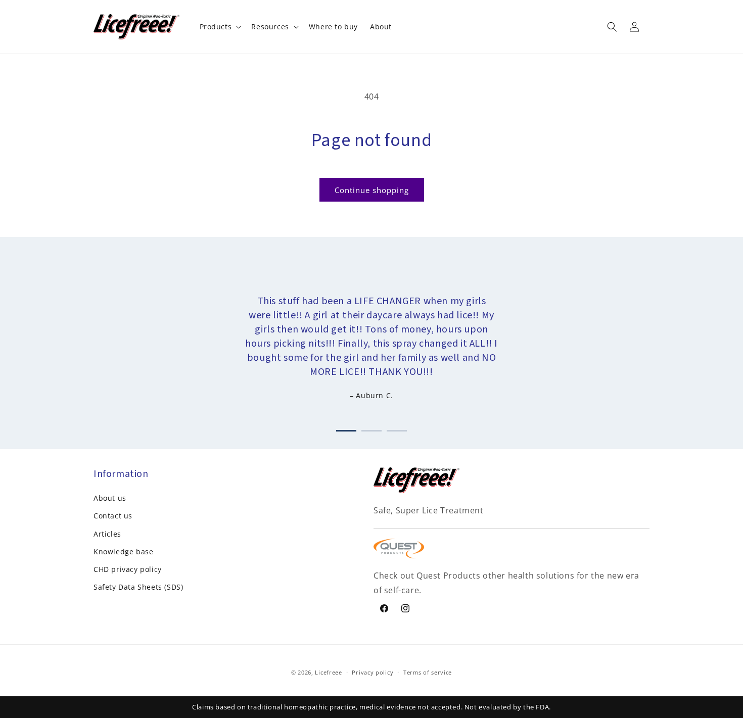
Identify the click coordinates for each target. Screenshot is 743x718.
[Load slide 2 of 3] (371, 429)
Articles (107, 534)
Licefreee (328, 672)
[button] (220, 26)
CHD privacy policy (128, 569)
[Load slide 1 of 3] (346, 429)
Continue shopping (372, 190)
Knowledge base (123, 551)
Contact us (113, 515)
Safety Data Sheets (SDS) (138, 587)
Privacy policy (372, 672)
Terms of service (427, 672)
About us (110, 498)
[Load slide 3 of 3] (397, 429)
